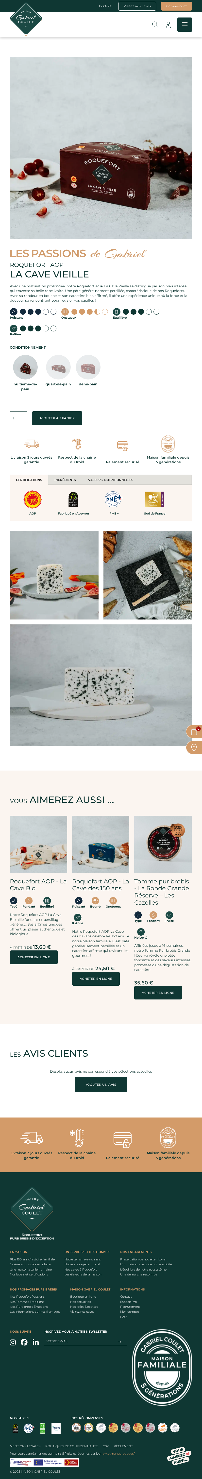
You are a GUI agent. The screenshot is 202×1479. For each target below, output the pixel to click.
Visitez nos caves (82, 1312)
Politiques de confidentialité (71, 1446)
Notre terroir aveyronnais (83, 1259)
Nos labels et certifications (29, 1274)
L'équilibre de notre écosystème (143, 1269)
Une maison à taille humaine (31, 1269)
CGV (106, 1446)
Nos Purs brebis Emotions (29, 1306)
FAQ (123, 1317)
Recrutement (130, 1306)
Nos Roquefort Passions (27, 1296)
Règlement (123, 1446)
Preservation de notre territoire (142, 1259)
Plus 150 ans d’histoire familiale (32, 1259)
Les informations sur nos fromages (35, 1312)
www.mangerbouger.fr (119, 1453)
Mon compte (129, 1312)
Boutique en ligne (83, 1296)
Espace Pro (128, 1302)
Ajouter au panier (57, 418)
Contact (105, 6)
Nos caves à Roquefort (81, 1269)
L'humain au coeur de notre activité (146, 1264)
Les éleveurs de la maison (83, 1274)
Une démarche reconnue (138, 1274)
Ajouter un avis (101, 1084)
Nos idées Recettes (84, 1306)
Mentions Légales (25, 1446)
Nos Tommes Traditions (27, 1302)
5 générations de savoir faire (30, 1264)
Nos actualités (80, 1302)
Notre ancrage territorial (82, 1264)
